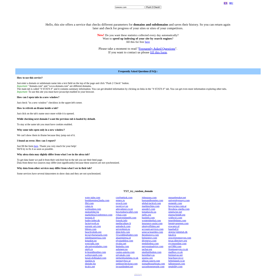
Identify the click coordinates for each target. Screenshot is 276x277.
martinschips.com (150, 206)
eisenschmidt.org (176, 214)
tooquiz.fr (90, 217)
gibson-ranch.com (151, 260)
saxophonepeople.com (153, 266)
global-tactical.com (151, 203)
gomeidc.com (175, 203)
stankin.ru (90, 260)
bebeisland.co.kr (176, 260)
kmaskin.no (91, 240)
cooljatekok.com (124, 197)
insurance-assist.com (152, 223)
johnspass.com (149, 197)
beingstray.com (149, 237)
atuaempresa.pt (123, 237)
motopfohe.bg (92, 212)
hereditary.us (148, 255)
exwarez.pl (173, 226)
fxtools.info (121, 220)
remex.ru (120, 200)
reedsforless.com (150, 243)
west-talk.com (92, 243)
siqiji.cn (89, 249)
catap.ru (89, 206)
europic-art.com (93, 226)
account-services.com (152, 229)
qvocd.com (121, 203)
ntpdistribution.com (151, 252)
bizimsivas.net (175, 255)
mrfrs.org (146, 214)
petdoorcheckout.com (127, 263)
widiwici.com (175, 217)
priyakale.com (123, 255)
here (147, 41)
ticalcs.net (90, 266)
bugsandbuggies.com (152, 200)
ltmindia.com (122, 246)
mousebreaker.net (177, 197)
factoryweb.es (92, 223)
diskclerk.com (123, 232)
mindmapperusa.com (95, 237)
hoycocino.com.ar (177, 206)
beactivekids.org (93, 232)
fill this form (158, 52)
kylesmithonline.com (95, 252)
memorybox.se (123, 260)
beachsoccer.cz (175, 258)
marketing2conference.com (98, 214)
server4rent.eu (123, 229)
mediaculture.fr (123, 223)
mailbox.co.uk (175, 252)
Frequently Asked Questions (157, 48)
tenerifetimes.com (177, 220)
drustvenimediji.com (126, 217)
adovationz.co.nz (124, 209)
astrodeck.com (123, 226)
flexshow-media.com (178, 209)
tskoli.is (172, 235)
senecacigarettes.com (152, 232)
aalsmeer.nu (122, 249)
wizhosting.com (93, 209)
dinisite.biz (90, 263)
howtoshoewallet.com (127, 212)
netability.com (175, 266)
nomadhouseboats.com (153, 263)
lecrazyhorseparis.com (96, 235)
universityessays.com (179, 200)
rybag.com (121, 214)
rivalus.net (121, 243)
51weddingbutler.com (127, 235)
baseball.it (173, 229)
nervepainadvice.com (152, 246)
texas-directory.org (177, 240)
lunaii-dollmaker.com (95, 258)
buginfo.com (148, 217)
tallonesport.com (176, 263)
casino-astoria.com (125, 252)
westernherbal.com (151, 220)
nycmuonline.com (177, 243)
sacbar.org (147, 249)
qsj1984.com (174, 246)
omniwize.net (175, 212)
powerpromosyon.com (179, 237)
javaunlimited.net (124, 266)
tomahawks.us (149, 212)
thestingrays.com (150, 235)
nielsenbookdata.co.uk (127, 258)
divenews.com (149, 240)
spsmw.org (147, 258)
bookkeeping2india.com (97, 200)
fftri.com (89, 203)
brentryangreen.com (178, 223)
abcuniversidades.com (96, 246)
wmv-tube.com (92, 197)
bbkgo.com (90, 229)
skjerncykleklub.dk (178, 232)
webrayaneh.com (93, 255)
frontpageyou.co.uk (178, 249)
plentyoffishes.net (151, 226)
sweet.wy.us (122, 206)
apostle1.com (148, 209)
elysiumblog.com (124, 240)
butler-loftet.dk (92, 220)
